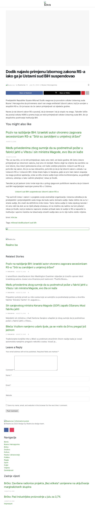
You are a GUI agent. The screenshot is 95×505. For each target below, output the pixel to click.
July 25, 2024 (34, 85)
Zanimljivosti (8, 470)
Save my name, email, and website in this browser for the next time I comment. (37, 405)
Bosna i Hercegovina (49, 85)
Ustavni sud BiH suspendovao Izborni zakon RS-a (37, 191)
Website (9, 395)
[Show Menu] (7, 3)
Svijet (6, 465)
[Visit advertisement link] (47, 233)
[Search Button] (88, 3)
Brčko (6, 447)
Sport (6, 462)
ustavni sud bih (29, 222)
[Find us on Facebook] (6, 430)
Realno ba (21, 85)
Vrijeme (7, 468)
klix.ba (14, 217)
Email (8, 385)
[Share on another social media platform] (87, 93)
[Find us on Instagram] (12, 430)
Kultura (6, 452)
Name (9, 375)
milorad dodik (17, 222)
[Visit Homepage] (47, 3)
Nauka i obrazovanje (12, 455)
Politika (7, 457)
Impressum (8, 504)
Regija (6, 460)
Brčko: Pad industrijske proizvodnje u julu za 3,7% (32, 496)
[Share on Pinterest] (83, 93)
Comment (10, 370)
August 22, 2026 (21, 334)
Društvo (7, 449)
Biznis (6, 442)
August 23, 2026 (11, 141)
